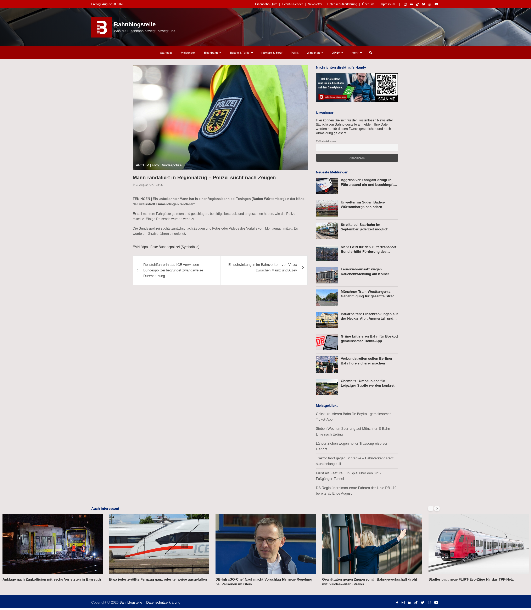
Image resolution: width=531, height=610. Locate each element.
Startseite (166, 52)
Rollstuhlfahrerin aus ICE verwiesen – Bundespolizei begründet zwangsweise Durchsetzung (173, 270)
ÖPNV (336, 52)
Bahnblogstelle (135, 24)
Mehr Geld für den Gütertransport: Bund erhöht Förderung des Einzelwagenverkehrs (369, 251)
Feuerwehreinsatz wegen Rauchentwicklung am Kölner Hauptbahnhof (365, 273)
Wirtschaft (313, 52)
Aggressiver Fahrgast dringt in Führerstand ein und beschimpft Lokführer (367, 184)
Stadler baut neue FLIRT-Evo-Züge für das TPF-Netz (471, 579)
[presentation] (431, 508)
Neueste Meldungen (332, 172)
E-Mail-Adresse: (326, 141)
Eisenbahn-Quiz (266, 4)
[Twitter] (423, 4)
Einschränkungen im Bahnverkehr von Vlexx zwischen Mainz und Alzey (262, 267)
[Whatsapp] (430, 4)
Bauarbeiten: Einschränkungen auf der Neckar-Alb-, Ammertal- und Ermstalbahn (369, 318)
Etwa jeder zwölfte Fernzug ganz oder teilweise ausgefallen (158, 579)
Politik (294, 52)
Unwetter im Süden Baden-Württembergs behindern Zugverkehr (363, 206)
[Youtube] (436, 4)
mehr (355, 52)
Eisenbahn (211, 52)
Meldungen (188, 52)
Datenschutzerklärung (342, 4)
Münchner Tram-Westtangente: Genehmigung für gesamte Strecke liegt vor (369, 296)
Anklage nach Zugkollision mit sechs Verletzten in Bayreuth (51, 579)
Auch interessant (105, 509)
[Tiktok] (417, 4)
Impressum (387, 4)
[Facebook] (399, 4)
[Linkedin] (411, 4)
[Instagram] (405, 4)
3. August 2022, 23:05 (149, 184)
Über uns (368, 4)
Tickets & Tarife (240, 52)
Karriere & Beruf (272, 52)
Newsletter (315, 4)
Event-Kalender (292, 4)
